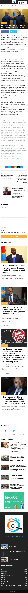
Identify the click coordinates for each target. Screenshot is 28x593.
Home (2, 5)
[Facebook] (6, 167)
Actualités (7, 5)
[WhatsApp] (15, 167)
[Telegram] (21, 167)
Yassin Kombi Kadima (17, 188)
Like (5, 429)
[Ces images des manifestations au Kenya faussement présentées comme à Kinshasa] (5, 486)
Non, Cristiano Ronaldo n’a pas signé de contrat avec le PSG (7, 177)
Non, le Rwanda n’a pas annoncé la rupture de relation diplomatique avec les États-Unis (13, 310)
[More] (19, 31)
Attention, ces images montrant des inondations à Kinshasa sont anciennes (17, 477)
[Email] (18, 167)
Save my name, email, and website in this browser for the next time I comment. (13, 231)
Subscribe (23, 429)
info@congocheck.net (17, 536)
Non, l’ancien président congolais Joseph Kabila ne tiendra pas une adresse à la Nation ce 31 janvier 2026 (13, 400)
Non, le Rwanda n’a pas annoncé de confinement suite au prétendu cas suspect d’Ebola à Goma (17, 458)
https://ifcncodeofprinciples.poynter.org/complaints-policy (11, 158)
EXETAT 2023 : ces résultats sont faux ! (17, 551)
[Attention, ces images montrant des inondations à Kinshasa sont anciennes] (5, 477)
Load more (13, 420)
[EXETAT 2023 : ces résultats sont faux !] (4, 553)
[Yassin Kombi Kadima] (7, 193)
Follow (14, 429)
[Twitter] (9, 167)
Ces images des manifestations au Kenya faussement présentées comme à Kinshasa (17, 486)
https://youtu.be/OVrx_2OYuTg (7, 151)
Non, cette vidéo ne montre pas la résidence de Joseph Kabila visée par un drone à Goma (13, 269)
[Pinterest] (12, 167)
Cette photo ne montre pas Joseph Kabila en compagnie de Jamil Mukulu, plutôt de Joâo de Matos (21, 179)
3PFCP (3, 393)
